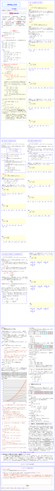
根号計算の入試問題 (9, 22)
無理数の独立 (11, 19)
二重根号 (19, 22)
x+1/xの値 (8, 21)
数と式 (16, 10)
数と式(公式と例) (6, 16)
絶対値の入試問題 (20, 24)
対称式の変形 (15, 16)
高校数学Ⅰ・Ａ (10, 10)
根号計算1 (12, 18)
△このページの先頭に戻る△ (27, 468)
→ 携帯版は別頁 (11, 5)
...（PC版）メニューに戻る (28, 452)
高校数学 (4, 10)
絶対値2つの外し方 (9, 24)
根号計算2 (19, 18)
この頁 (15, 488)
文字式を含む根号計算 (7, 25)
